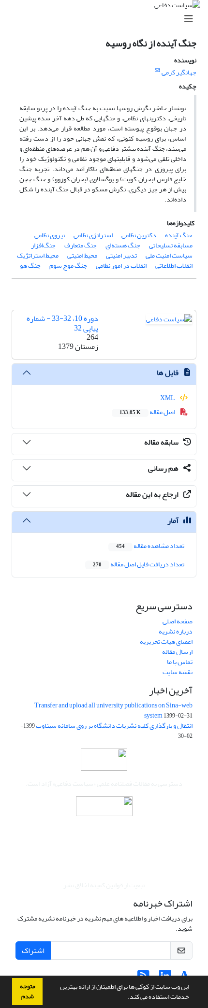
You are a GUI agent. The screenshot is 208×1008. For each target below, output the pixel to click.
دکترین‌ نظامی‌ (138, 235)
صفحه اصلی (178, 621)
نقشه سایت (178, 671)
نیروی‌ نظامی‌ (49, 235)
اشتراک (33, 950)
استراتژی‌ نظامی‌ (93, 235)
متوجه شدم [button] (27, 991)
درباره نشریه (176, 631)
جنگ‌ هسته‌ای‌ (122, 245)
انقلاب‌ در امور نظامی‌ (121, 265)
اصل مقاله (147, 411)
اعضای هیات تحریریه (166, 641)
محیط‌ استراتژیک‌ (38, 255)
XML (168, 397)
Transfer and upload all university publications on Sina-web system (113, 710)
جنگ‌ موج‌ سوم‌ (68, 265)
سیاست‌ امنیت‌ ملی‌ (169, 255)
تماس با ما (180, 661)
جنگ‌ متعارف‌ (80, 245)
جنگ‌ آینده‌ (179, 235)
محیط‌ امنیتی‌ (82, 255)
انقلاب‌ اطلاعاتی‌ (174, 265)
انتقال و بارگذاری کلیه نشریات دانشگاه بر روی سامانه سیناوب (114, 725)
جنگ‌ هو (30, 265)
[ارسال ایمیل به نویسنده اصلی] (157, 70)
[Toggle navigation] (107, 19)
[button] (125, 997)
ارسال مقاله (177, 651)
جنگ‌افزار (43, 245)
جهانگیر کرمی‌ (179, 72)
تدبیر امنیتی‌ (121, 255)
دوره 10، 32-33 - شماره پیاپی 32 (62, 323)
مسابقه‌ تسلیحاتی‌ (171, 245)
